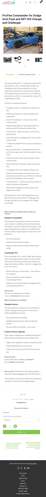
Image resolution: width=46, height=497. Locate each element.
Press (23, 481)
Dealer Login (23, 491)
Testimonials (23, 478)
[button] (26, 2)
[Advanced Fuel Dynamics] (8, 2)
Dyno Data (23, 473)
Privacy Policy (33, 463)
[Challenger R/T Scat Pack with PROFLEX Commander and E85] (7, 60)
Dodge (31, 399)
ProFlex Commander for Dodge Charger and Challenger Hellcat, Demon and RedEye (32, 446)
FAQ (23, 476)
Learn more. (30, 381)
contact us (21, 374)
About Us (23, 483)
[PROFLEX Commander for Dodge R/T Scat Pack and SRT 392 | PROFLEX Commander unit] (28, 60)
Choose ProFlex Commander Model (12, 416)
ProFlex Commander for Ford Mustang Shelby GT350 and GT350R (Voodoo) (13, 445)
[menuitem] (26, 2)
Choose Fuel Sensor (21, 408)
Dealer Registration (23, 493)
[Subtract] (4, 426)
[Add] (15, 426)
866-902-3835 (23, 488)
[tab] (10, 74)
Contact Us (23, 486)
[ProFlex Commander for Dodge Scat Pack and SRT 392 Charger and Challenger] (18, 60)
